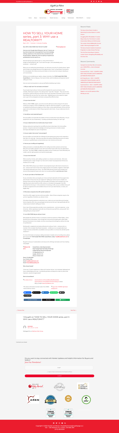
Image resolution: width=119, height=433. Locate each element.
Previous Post (20, 310)
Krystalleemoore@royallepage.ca (24, 1)
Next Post (74, 310)
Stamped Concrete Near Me (87, 65)
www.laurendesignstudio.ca (84, 409)
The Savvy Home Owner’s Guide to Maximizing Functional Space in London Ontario (90, 32)
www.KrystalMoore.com (48, 283)
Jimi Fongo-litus (84, 78)
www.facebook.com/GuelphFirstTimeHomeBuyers (47, 281)
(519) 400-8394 (59, 429)
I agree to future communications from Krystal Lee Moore (60, 371)
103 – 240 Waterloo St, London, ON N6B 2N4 (59, 427)
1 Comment (33, 43)
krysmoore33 (84, 84)
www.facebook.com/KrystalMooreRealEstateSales (47, 280)
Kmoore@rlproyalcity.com (32, 262)
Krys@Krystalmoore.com (62, 236)
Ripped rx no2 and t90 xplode (88, 91)
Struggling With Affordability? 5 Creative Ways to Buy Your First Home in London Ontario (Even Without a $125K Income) (90, 39)
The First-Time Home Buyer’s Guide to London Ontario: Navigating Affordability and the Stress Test (92, 54)
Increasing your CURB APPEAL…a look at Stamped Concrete (91, 67)
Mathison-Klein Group (37, 331)
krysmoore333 (84, 71)
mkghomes (30, 326)
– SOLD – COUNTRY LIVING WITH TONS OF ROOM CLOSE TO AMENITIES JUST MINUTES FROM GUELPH (92, 73)
